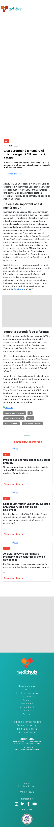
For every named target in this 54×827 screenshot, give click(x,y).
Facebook (19, 289)
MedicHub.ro (27, 791)
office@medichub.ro (27, 786)
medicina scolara (11, 423)
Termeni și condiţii (27, 725)
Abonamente (27, 696)
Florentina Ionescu (12, 174)
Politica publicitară (27, 729)
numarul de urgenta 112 (14, 418)
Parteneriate (27, 710)
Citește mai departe (13, 484)
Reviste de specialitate (27, 693)
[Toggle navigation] (47, 8)
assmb (30, 418)
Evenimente (27, 703)
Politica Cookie (27, 732)
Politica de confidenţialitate (27, 721)
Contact (27, 714)
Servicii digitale (27, 707)
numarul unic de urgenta (14, 413)
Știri (27, 689)
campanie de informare (32, 423)
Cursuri (27, 700)
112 (30, 413)
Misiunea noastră (27, 686)
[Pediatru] (8, 407)
